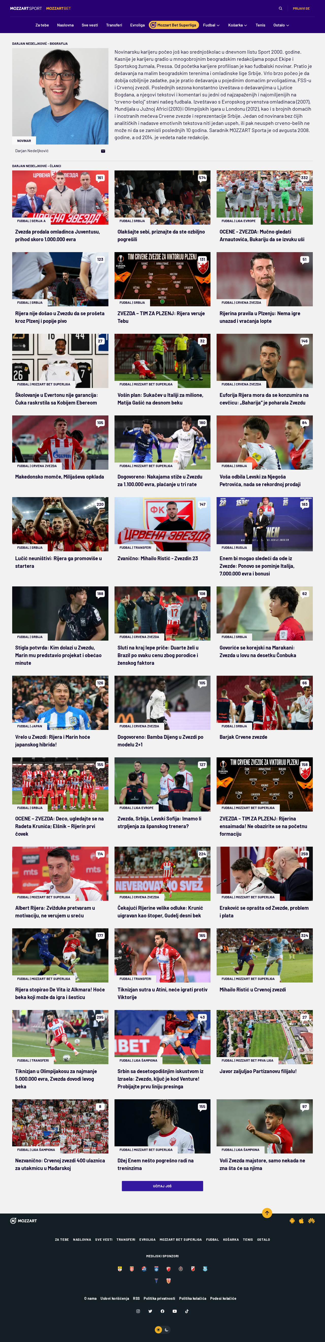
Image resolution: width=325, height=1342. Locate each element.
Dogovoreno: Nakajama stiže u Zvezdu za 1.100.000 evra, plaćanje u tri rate (160, 480)
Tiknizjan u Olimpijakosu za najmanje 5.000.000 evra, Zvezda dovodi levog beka (56, 1078)
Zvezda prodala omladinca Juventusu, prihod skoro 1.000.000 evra (57, 235)
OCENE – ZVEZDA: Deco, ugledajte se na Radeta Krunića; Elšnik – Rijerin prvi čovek (59, 826)
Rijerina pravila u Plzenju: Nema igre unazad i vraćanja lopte (260, 317)
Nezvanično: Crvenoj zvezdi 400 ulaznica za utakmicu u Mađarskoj (60, 1164)
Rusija (241, 547)
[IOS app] (301, 1220)
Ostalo (263, 1239)
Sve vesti (103, 1239)
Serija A (38, 221)
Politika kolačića (192, 1298)
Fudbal (23, 221)
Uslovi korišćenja (115, 1298)
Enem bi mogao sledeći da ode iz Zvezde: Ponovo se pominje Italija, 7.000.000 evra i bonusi (257, 565)
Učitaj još (162, 1186)
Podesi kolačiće (223, 1298)
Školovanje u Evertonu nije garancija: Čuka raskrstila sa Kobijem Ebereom (56, 399)
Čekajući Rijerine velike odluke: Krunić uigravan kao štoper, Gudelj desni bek (160, 911)
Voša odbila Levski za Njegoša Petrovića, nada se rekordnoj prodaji (260, 480)
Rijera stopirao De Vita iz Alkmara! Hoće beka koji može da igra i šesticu (60, 993)
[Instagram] (138, 1311)
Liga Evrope (246, 221)
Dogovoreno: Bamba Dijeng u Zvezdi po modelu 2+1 (160, 740)
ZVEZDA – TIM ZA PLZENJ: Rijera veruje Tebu (161, 317)
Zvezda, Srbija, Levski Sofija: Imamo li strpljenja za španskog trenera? (159, 822)
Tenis (248, 1239)
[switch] (162, 1330)
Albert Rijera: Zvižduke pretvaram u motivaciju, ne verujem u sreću (55, 911)
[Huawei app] (311, 1220)
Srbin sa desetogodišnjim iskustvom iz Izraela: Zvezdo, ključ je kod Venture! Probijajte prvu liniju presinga (160, 1078)
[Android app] (292, 1221)
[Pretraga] (280, 8)
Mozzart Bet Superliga (50, 384)
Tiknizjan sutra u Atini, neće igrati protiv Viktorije (162, 993)
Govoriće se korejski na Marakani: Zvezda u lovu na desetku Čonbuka (258, 651)
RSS (136, 1298)
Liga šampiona (145, 1060)
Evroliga (147, 1239)
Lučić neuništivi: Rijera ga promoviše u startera (58, 562)
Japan (36, 726)
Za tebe (62, 1239)
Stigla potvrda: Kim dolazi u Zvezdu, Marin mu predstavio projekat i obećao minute (58, 655)
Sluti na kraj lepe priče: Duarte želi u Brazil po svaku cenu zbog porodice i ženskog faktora (158, 655)
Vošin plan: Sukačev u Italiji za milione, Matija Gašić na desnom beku (160, 399)
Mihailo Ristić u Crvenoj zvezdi (253, 989)
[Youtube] (175, 1311)
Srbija (139, 221)
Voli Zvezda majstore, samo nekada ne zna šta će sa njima (262, 1164)
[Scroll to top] (267, 1213)
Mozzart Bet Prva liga (254, 1060)
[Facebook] (162, 1311)
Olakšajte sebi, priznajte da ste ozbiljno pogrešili (161, 235)
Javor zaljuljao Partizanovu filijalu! (258, 1071)
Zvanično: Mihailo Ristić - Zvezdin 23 (158, 558)
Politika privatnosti (159, 1298)
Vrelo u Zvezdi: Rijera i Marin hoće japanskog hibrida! (52, 740)
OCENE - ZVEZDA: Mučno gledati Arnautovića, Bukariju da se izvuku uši (262, 235)
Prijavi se (301, 8)
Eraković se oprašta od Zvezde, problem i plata (264, 911)
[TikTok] (187, 1311)
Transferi (142, 547)
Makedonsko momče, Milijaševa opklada (59, 476)
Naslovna (82, 1239)
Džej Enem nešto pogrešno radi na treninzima (156, 1164)
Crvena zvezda (248, 302)
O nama (90, 1298)
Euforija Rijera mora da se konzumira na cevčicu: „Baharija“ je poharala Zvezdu (264, 399)
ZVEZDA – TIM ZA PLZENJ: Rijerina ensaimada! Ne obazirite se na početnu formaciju (263, 826)
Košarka (231, 1239)
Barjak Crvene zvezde (243, 737)
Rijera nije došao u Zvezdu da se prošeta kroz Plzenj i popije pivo (60, 317)
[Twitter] (150, 1311)
